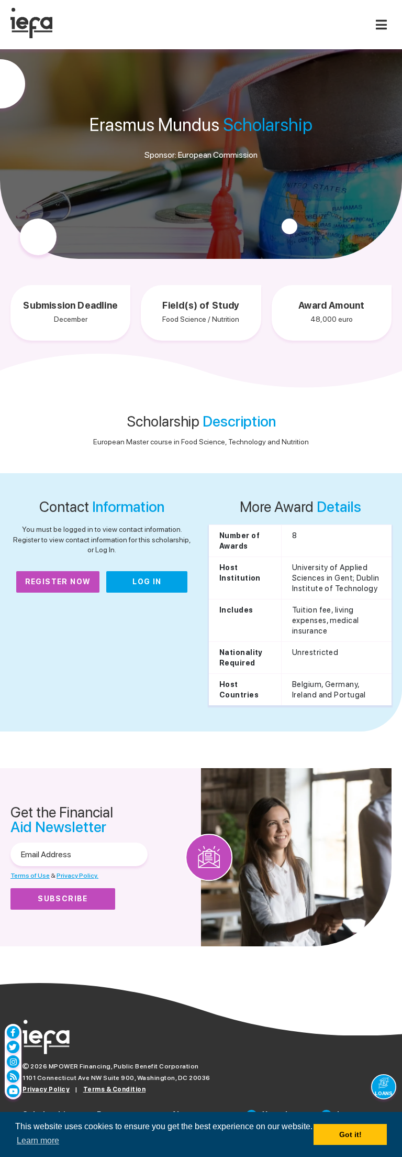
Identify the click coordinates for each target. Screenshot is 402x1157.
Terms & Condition (114, 1089)
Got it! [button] (350, 1134)
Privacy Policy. (77, 875)
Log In (146, 581)
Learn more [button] (38, 1140)
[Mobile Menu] (381, 24)
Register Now (58, 581)
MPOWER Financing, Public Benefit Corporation (124, 1066)
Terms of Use (30, 875)
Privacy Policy (46, 1089)
